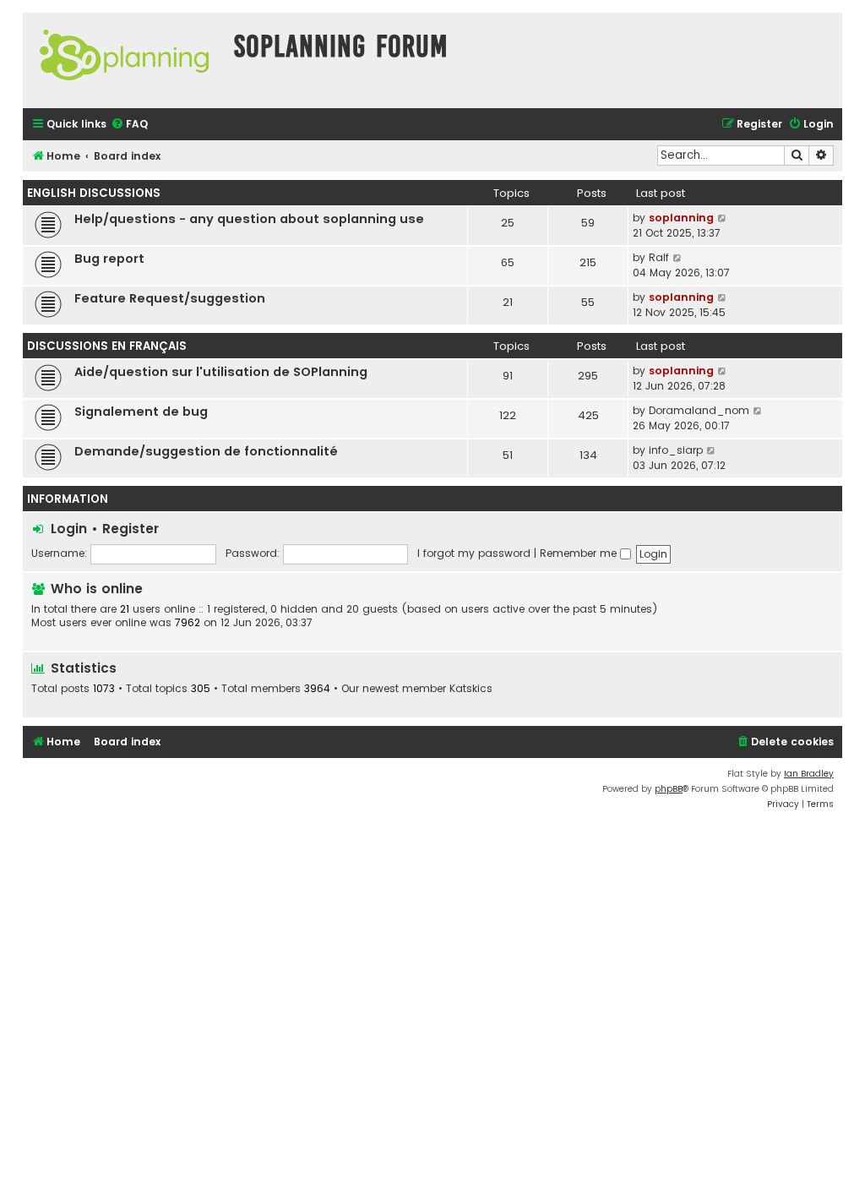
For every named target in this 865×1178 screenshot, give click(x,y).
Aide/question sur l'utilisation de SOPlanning (220, 371)
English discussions (93, 193)
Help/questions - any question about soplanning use (249, 218)
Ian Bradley (809, 773)
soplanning (681, 217)
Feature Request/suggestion (169, 298)
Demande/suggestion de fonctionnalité (206, 451)
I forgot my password (473, 553)
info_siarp (676, 450)
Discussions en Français (107, 346)
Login (69, 528)
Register (130, 528)
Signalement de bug (141, 411)
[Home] (124, 60)
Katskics (470, 688)
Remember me (580, 553)
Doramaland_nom (699, 410)
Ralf (659, 257)
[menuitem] (129, 124)
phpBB (669, 789)
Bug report (109, 258)
